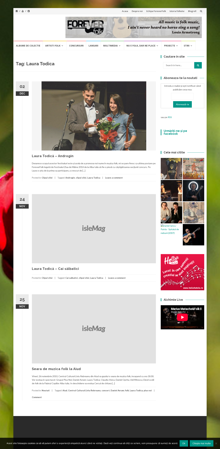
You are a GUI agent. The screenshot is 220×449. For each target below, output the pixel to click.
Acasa (125, 11)
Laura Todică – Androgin (53, 156)
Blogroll (192, 11)
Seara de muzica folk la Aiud (56, 369)
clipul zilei (81, 177)
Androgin (70, 177)
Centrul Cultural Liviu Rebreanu (84, 390)
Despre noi (137, 11)
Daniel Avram (117, 390)
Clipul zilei (47, 177)
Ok (183, 443)
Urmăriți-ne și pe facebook (175, 132)
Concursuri (76, 45)
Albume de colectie (28, 45)
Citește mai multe (201, 443)
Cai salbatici (71, 278)
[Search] (198, 65)
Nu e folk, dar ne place (140, 45)
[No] (216, 443)
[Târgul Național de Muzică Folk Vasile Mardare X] (193, 212)
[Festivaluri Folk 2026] (171, 190)
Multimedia (110, 45)
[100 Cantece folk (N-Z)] (171, 212)
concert (106, 390)
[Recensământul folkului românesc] (193, 234)
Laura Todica (93, 177)
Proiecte (169, 45)
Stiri (186, 45)
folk (127, 390)
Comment (37, 397)
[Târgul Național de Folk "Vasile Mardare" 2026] (193, 168)
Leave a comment (114, 177)
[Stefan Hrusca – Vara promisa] (193, 190)
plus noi (148, 390)
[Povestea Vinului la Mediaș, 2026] (171, 168)
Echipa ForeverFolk (156, 11)
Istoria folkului (177, 11)
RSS (170, 117)
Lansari (93, 45)
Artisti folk (52, 45)
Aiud (64, 390)
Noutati (46, 390)
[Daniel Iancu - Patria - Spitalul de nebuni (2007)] (171, 229)
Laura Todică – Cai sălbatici (55, 269)
